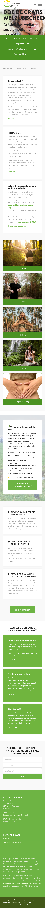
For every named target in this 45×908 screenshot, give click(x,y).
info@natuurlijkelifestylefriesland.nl (16, 815)
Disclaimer (29, 900)
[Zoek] (34, 4)
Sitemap (23, 900)
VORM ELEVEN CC (27, 902)
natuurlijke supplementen (22, 883)
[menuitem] (34, 4)
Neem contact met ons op (17, 226)
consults (6, 883)
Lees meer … (12, 118)
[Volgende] (43, 20)
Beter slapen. (8, 839)
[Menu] (39, 4)
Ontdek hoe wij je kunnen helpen (21, 477)
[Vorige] (2, 20)
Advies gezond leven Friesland (14, 842)
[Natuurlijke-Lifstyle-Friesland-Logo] (18, 4)
